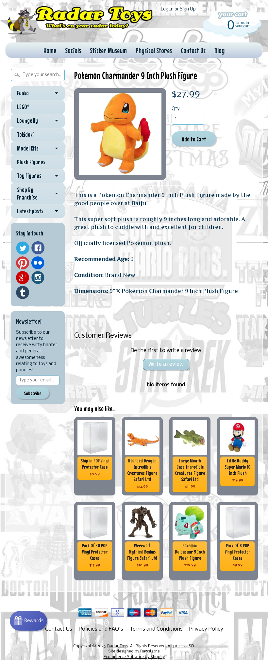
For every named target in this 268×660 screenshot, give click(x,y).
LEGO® (23, 106)
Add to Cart (194, 139)
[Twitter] (22, 248)
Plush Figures (31, 162)
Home (49, 50)
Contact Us (193, 50)
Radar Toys (117, 646)
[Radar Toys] (80, 33)
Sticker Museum (108, 50)
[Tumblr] (22, 292)
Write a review (166, 364)
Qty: (176, 108)
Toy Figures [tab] (29, 175)
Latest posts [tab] (30, 211)
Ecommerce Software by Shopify (134, 657)
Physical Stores (154, 50)
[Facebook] (37, 247)
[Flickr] (37, 262)
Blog (219, 50)
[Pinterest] (22, 262)
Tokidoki (25, 134)
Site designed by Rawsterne (134, 651)
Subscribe (32, 393)
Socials (73, 50)
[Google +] (22, 277)
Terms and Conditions (156, 629)
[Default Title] (120, 134)
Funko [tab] (23, 93)
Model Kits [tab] (28, 148)
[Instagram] (37, 277)
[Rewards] (28, 621)
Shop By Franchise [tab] (27, 193)
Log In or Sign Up (178, 9)
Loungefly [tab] (27, 120)
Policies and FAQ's (101, 629)
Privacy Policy (206, 629)
